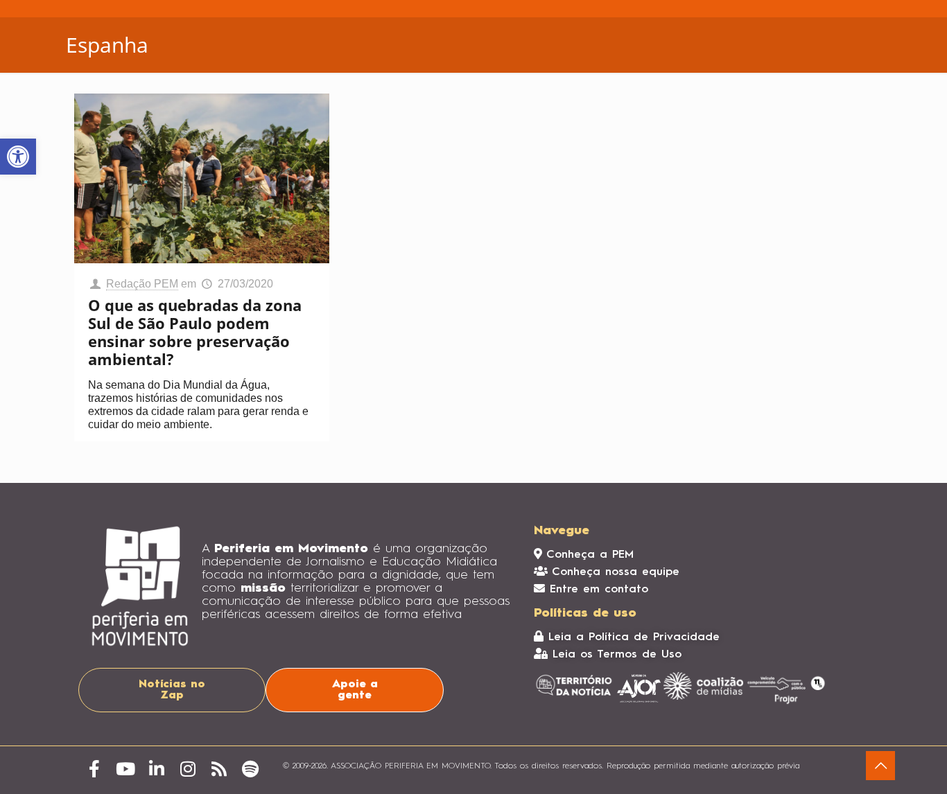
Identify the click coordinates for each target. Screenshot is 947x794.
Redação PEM (142, 284)
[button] (18, 157)
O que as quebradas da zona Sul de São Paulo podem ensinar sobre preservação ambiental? (195, 331)
